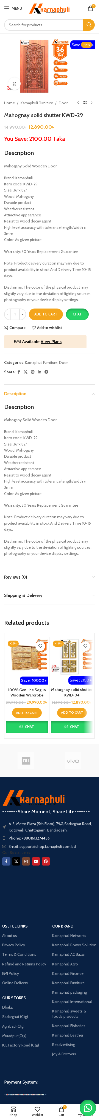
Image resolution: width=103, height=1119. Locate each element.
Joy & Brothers (64, 1053)
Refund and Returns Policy (24, 964)
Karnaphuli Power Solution (74, 944)
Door (63, 102)
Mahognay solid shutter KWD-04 (72, 692)
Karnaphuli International (72, 1001)
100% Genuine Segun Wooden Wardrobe (27, 692)
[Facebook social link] (18, 372)
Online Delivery (15, 982)
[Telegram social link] (46, 372)
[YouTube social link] (36, 861)
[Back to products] (85, 103)
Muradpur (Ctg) (14, 1035)
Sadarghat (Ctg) (15, 1016)
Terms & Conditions (19, 954)
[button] (77, 314)
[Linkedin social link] (39, 372)
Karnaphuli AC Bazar (68, 954)
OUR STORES (14, 997)
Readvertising (63, 1044)
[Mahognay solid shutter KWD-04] (72, 657)
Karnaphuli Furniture (37, 102)
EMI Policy (10, 973)
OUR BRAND (62, 926)
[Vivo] (73, 761)
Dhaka (7, 1007)
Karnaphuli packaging (69, 992)
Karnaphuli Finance (67, 973)
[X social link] (25, 372)
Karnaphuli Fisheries (68, 1025)
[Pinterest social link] (32, 372)
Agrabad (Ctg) (13, 1026)
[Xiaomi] (25, 761)
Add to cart (45, 314)
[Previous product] (78, 103)
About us (9, 935)
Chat (77, 314)
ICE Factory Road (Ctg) (20, 1045)
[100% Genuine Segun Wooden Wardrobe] (27, 657)
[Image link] (25, 1094)
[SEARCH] (89, 25)
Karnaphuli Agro (65, 964)
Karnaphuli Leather (67, 1035)
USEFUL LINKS (15, 926)
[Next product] (91, 103)
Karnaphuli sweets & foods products (69, 1014)
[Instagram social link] (26, 861)
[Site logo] (49, 7)
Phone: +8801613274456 (29, 838)
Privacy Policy (13, 944)
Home (9, 102)
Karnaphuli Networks (69, 935)
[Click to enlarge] (14, 83)
